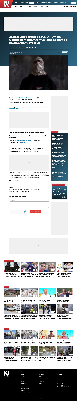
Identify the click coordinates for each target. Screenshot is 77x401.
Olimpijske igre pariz (35, 189)
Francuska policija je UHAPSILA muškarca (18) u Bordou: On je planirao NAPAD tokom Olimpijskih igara (12, 275)
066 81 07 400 (60, 383)
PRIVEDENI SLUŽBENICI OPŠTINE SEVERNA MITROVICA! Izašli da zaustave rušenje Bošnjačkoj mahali (58, 146)
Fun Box (23, 390)
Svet (47, 6)
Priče (61, 2)
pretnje (33, 107)
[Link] (65, 52)
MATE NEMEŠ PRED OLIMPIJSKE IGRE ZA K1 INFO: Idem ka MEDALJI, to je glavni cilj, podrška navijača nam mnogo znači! (29, 275)
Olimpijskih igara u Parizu (23, 98)
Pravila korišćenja (43, 371)
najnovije (17, 2)
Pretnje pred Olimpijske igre (14, 191)
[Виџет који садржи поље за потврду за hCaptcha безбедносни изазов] (18, 212)
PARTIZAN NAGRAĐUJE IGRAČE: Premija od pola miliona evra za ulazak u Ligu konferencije (58, 137)
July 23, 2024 (23, 142)
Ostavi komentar (35, 211)
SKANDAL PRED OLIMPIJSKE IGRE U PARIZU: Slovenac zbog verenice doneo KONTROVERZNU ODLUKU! (47, 275)
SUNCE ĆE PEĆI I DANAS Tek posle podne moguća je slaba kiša (47, 359)
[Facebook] (72, 3)
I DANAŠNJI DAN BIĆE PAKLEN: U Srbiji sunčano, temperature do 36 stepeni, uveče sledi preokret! (28, 342)
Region (41, 6)
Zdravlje (37, 2)
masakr (22, 191)
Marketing (41, 381)
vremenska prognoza (58, 184)
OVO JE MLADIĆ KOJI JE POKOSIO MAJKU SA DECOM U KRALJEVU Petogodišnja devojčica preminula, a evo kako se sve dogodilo (12, 317)
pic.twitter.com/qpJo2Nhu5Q (23, 140)
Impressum (41, 374)
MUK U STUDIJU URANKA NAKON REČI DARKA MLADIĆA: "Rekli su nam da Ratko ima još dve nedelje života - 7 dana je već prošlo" (59, 174)
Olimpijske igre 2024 (13, 189)
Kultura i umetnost (25, 392)
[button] (54, 188)
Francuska (27, 191)
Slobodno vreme (25, 388)
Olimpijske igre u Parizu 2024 (24, 189)
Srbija (16, 6)
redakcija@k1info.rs (62, 385)
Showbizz (55, 2)
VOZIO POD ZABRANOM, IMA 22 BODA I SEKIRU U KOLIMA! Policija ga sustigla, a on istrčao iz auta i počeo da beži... (29, 317)
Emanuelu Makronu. (14, 108)
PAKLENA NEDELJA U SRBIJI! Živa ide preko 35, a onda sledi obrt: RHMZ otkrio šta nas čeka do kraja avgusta (29, 359)
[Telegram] (67, 52)
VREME (26, 2)
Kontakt (41, 383)
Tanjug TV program (43, 378)
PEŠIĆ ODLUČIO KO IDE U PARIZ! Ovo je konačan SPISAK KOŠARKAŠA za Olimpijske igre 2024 (64, 275)
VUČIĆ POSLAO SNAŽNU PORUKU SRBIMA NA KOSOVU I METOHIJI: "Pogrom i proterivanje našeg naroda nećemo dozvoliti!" (65, 300)
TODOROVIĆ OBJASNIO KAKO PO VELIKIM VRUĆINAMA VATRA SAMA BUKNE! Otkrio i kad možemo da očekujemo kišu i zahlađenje (65, 342)
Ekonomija (43, 2)
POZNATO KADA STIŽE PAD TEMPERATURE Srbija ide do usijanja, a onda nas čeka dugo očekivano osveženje (65, 359)
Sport (49, 2)
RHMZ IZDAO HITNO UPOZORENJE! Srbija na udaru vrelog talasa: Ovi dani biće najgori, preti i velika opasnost (12, 359)
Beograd (22, 6)
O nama (40, 376)
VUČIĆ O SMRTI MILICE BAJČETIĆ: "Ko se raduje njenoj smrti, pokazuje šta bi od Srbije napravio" (46, 317)
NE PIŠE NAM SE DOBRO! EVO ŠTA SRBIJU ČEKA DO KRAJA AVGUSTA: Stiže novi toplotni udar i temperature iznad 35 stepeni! (59, 164)
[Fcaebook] (63, 52)
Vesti (22, 2)
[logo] (12, 383)
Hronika (35, 6)
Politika (29, 6)
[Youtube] (75, 3)
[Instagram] (74, 3)
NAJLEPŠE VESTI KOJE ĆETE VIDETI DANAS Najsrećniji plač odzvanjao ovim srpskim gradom (59, 154)
